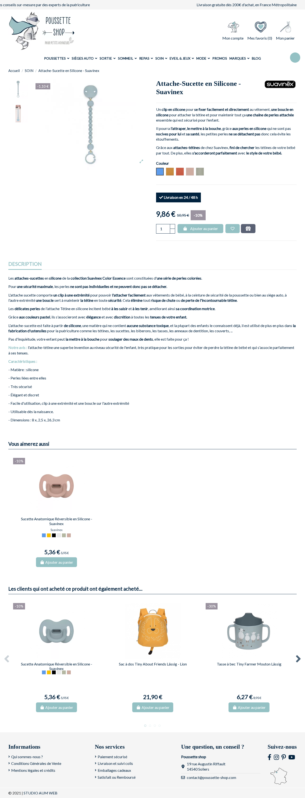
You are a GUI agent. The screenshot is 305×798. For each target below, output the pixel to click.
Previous (6, 659)
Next (298, 659)
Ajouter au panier (204, 228)
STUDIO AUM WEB (40, 793)
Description (25, 264)
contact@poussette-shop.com (211, 777)
